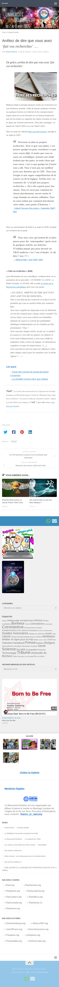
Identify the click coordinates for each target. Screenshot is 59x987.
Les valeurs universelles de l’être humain (20, 845)
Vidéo (15, 656)
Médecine (33, 637)
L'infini (54, 634)
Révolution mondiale (29, 646)
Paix (54, 640)
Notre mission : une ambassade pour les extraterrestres (25, 856)
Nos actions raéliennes (13, 851)
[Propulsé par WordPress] (28, 972)
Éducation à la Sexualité (25, 656)
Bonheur (18, 623)
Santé (42, 645)
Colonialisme (37, 623)
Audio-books (9, 828)
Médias (39, 637)
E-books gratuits (23, 828)
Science (14, 441)
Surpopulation (32, 649)
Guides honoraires (15, 633)
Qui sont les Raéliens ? (13, 862)
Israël (48, 633)
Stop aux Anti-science (37, 132)
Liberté (6, 636)
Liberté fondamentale (20, 637)
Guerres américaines (45, 630)
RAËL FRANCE (5, 3)
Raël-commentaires (10, 32)
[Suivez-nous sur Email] (54, 521)
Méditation (49, 636)
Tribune (23, 652)
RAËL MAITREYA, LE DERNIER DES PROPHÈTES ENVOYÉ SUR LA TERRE (29, 869)
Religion (49, 642)
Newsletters (42, 845)
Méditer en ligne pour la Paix (17, 639)
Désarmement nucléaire (33, 628)
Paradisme (18, 643)
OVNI (49, 640)
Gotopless (33, 630)
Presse (30, 642)
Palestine (7, 643)
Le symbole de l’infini (33, 839)
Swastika (42, 650)
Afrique (4, 621)
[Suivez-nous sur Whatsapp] (48, 521)
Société (20, 649)
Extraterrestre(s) (9, 630)
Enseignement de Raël (11, 718)
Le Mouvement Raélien (13, 839)
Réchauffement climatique (12, 646)
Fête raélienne (23, 630)
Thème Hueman (42, 972)
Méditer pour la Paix (40, 640)
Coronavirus (13, 627)
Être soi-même (39, 656)
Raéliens (40, 643)
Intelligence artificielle (37, 634)
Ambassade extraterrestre (20, 620)
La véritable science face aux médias (30, 379)
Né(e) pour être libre (9, 720)
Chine (27, 624)
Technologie (9, 652)
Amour (38, 620)
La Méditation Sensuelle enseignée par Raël (21, 833)
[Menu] (55, 3)
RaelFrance (11, 52)
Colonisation (48, 624)
